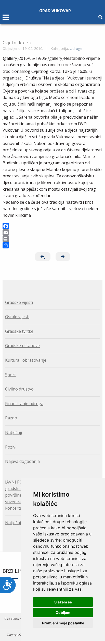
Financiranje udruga (24, 403)
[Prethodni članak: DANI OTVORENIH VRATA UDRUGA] (42, 256)
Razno (11, 418)
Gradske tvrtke (19, 331)
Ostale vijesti (17, 316)
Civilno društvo (19, 389)
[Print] (52, 239)
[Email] (52, 232)
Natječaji (13, 432)
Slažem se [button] (63, 602)
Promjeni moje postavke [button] (63, 623)
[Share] (52, 245)
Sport (10, 374)
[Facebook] (52, 226)
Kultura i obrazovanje (25, 360)
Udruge (76, 48)
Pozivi (10, 447)
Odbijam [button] (63, 612)
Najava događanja (22, 461)
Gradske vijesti (19, 302)
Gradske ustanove (22, 345)
